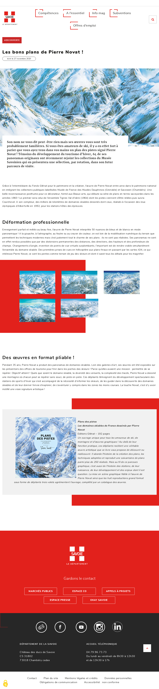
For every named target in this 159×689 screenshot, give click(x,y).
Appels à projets (118, 591)
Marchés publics (41, 591)
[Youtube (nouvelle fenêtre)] (81, 627)
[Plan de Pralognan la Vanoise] (37, 282)
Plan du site (51, 678)
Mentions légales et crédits (81, 678)
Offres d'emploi (84, 25)
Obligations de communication (58, 682)
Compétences (48, 13)
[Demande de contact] (41, 627)
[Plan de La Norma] (79, 282)
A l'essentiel (75, 13)
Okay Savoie (99, 600)
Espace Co (79, 591)
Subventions (122, 13)
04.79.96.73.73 (96, 652)
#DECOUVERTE (12, 40)
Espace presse (60, 600)
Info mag (98, 13)
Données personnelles (118, 678)
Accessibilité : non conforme (101, 682)
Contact (32, 678)
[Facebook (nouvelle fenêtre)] (60, 627)
